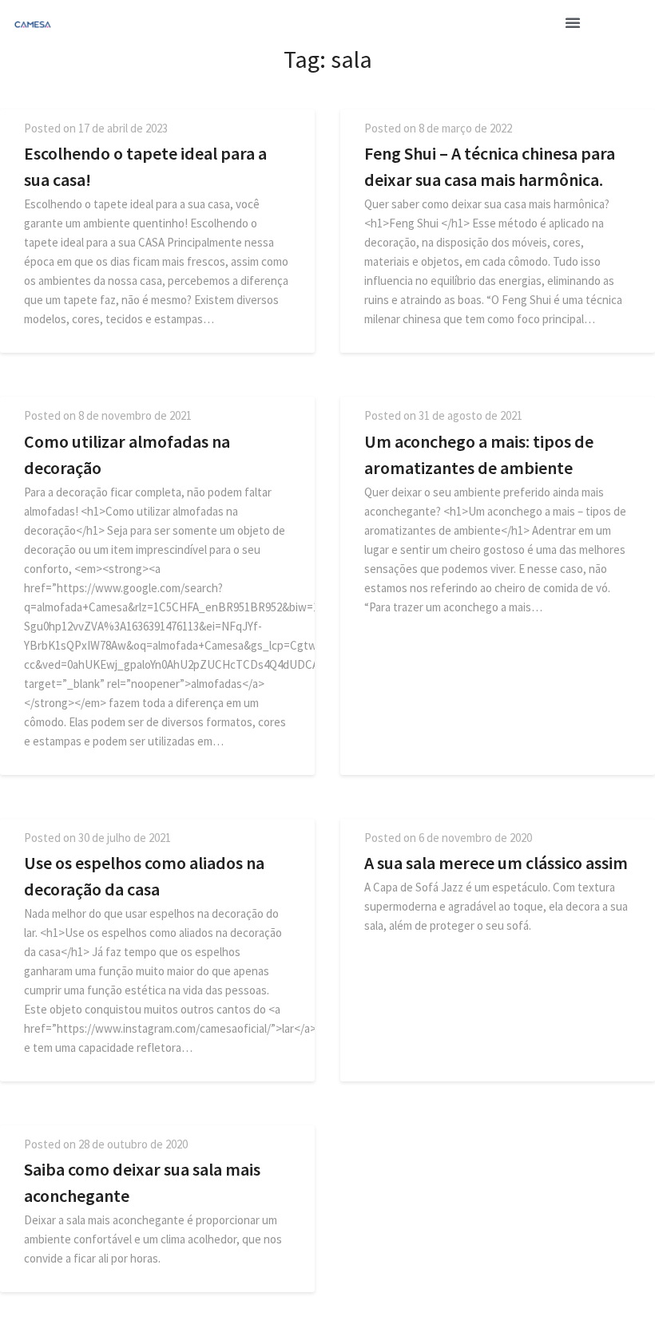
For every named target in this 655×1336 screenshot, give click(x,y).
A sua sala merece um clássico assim (496, 863)
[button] (573, 22)
